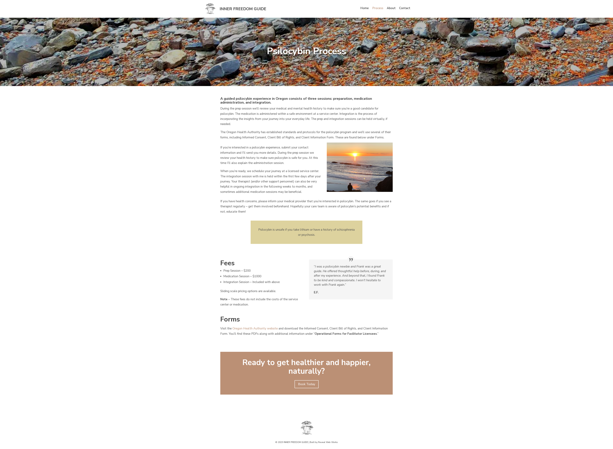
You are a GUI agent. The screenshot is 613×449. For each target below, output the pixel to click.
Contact (404, 8)
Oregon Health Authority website (255, 328)
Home (364, 8)
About (391, 8)
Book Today (306, 384)
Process (377, 8)
